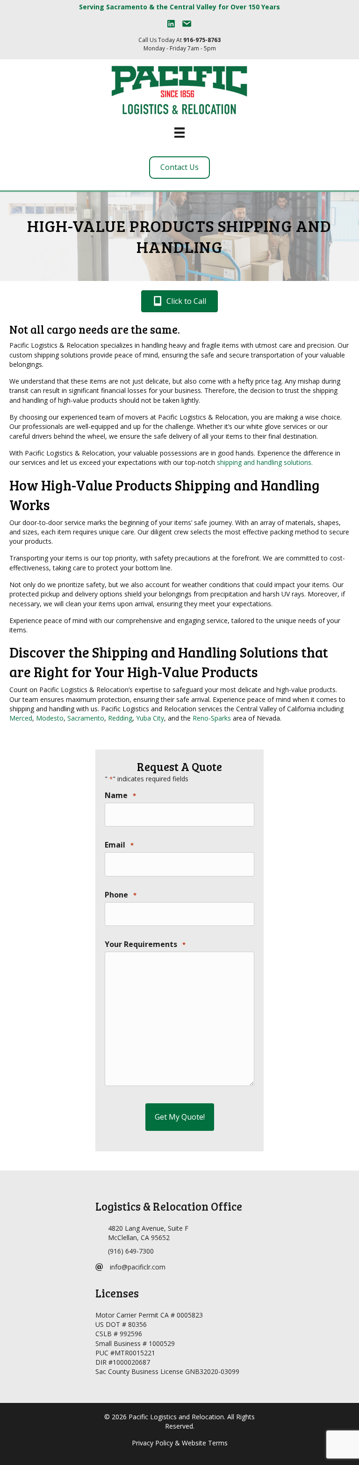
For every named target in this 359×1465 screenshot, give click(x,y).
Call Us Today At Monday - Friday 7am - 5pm (179, 44)
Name (120, 795)
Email (119, 844)
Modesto (50, 718)
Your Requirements (145, 944)
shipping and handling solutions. (265, 462)
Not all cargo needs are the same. (94, 329)
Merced (20, 718)
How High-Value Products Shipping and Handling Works (164, 495)
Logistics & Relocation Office (168, 1206)
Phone (120, 894)
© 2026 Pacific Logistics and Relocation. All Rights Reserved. (179, 1421)
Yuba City (150, 718)
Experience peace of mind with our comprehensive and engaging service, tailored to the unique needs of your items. (174, 625)
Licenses (117, 1293)
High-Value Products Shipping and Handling (179, 236)
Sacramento (85, 718)
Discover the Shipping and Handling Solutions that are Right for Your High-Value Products (168, 662)
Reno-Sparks (212, 718)
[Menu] (179, 132)
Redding (120, 718)
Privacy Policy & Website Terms (180, 1443)
